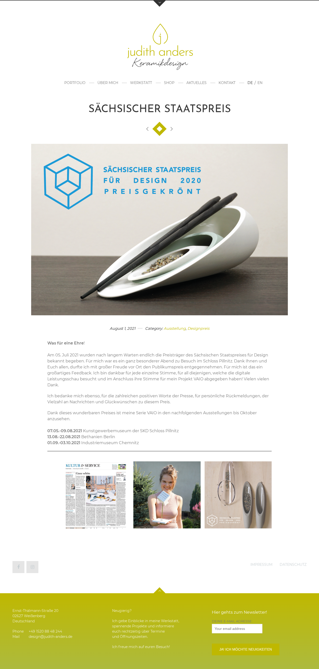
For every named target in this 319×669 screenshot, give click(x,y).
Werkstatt (141, 83)
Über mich (107, 83)
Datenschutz (293, 564)
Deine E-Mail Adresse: (232, 621)
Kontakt (227, 83)
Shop (169, 83)
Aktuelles (196, 83)
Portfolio (74, 83)
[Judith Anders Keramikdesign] (159, 44)
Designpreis (198, 328)
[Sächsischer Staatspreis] (159, 229)
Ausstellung (175, 328)
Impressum (261, 564)
